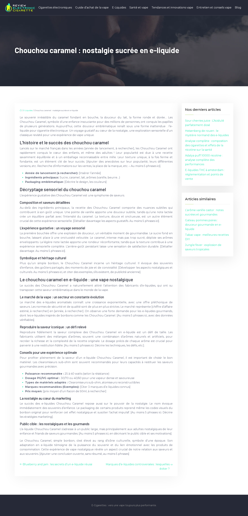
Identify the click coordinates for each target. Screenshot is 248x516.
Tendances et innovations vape (172, 7)
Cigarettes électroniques (55, 7)
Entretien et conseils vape (214, 7)
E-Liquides (119, 7)
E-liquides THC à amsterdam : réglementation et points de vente (205, 174)
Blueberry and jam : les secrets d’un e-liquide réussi (57, 464)
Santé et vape (138, 7)
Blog (238, 7)
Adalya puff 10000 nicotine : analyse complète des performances (204, 160)
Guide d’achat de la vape (92, 7)
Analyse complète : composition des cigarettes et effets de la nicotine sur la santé (206, 145)
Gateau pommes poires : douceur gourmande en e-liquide (203, 225)
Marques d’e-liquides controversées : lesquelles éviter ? (138, 466)
